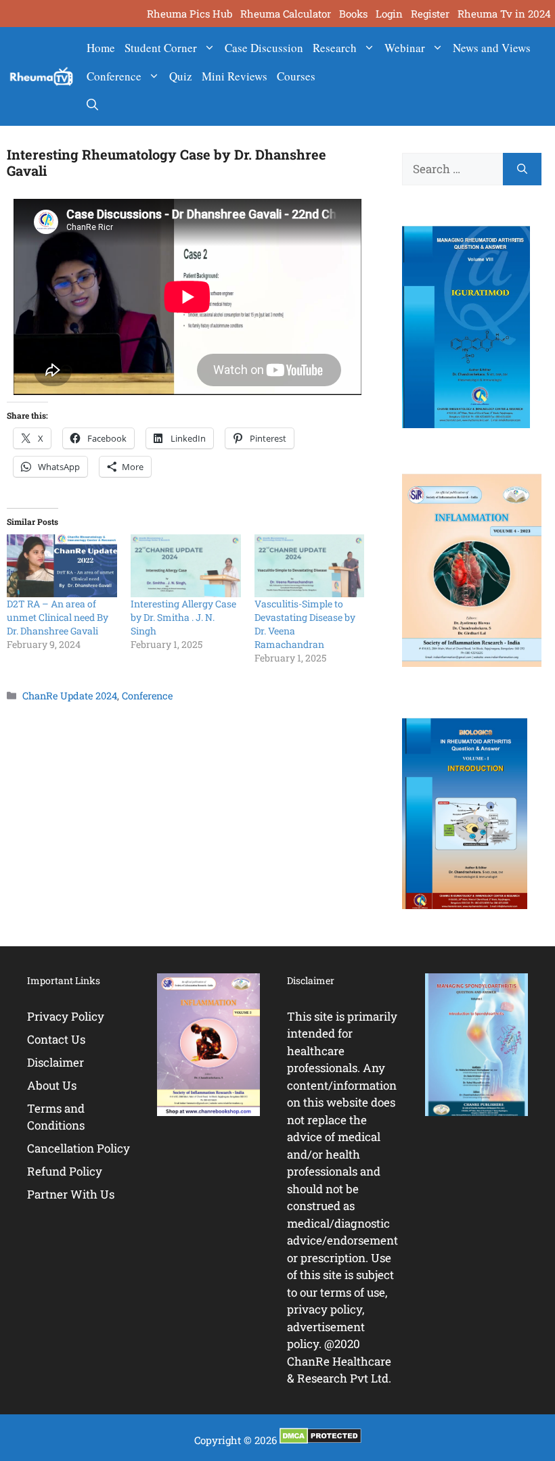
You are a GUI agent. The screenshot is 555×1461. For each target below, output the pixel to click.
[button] (92, 105)
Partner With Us (70, 1194)
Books (353, 13)
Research (335, 47)
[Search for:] (452, 169)
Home (101, 47)
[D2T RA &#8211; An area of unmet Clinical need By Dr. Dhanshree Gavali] (62, 565)
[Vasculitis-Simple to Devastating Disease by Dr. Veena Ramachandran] (309, 565)
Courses (296, 76)
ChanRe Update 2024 (69, 695)
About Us (51, 1085)
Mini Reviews (234, 76)
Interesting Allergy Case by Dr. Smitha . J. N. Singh (183, 617)
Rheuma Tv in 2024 (504, 13)
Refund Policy (64, 1171)
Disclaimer (55, 1062)
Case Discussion (264, 47)
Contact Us (56, 1039)
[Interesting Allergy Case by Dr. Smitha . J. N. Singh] (186, 565)
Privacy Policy (65, 1016)
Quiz (180, 76)
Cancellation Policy (78, 1148)
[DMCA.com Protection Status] (320, 1440)
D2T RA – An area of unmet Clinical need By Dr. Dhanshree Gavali (57, 617)
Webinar (404, 47)
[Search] (522, 169)
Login (389, 13)
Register (430, 13)
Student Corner (161, 47)
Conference (114, 76)
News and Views (492, 47)
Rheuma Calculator (285, 13)
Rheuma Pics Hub (189, 13)
